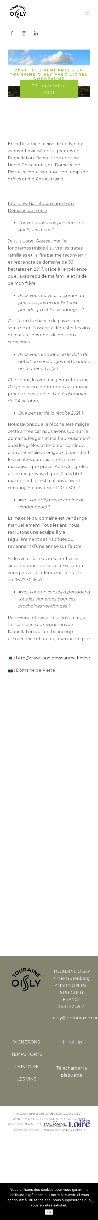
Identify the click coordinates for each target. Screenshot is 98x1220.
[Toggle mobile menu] (87, 12)
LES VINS (26, 1079)
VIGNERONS (26, 1042)
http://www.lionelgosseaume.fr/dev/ (53, 657)
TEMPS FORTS (26, 1054)
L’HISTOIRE (27, 1066)
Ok (49, 1212)
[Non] (91, 1201)
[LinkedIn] (80, 1042)
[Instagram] (72, 1042)
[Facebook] (63, 1042)
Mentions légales (27, 1130)
